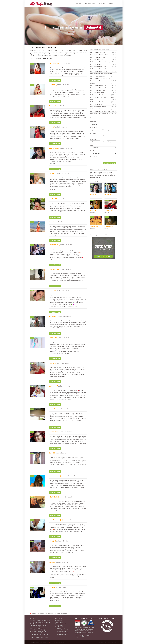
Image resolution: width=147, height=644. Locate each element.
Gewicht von (93, 139)
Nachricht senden (54, 80)
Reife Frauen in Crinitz (103, 104)
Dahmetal (68, 64)
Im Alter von (93, 127)
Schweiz (32, 625)
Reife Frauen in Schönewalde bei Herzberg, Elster (103, 98)
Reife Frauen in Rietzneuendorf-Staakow (103, 82)
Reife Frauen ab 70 (63, 634)
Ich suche (93, 121)
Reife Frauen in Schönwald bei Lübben (103, 79)
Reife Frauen (79, 4)
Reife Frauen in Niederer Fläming (103, 88)
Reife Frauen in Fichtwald (103, 90)
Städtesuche (101, 4)
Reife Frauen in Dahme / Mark (103, 55)
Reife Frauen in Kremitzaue (103, 95)
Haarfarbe (93, 151)
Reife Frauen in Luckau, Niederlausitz (103, 74)
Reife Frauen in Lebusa (103, 64)
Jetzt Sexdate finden (110, 163)
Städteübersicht (59, 622)
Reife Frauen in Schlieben (103, 92)
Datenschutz (107, 642)
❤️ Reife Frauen (34, 613)
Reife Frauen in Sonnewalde (103, 106)
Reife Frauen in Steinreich (103, 52)
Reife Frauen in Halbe (103, 109)
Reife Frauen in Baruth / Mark (103, 71)
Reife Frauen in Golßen (103, 59)
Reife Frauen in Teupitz (103, 102)
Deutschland (42, 613)
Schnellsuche (58, 620)
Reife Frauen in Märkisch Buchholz (103, 111)
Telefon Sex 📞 (112, 4)
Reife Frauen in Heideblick (100, 76)
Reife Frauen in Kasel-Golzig (103, 66)
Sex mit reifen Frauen (60, 628)
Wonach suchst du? (90, 4)
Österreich (39, 623)
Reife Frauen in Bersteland (103, 85)
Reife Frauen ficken (60, 627)
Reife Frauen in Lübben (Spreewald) (103, 114)
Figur (91, 145)
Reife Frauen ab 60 (63, 633)
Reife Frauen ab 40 (63, 630)
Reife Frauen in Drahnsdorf (103, 57)
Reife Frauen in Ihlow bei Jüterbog (103, 62)
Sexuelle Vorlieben (59, 625)
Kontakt (101, 642)
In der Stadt (93, 157)
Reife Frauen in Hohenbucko (103, 69)
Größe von (93, 133)
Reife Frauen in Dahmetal (60, 613)
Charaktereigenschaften (61, 623)
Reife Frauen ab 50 (63, 631)
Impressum (114, 642)
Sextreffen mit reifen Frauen (41, 622)
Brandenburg (49, 613)
